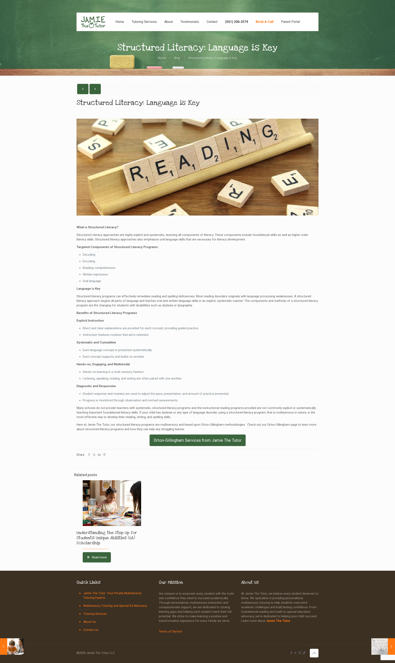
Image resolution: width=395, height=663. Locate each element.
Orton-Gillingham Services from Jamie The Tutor (198, 440)
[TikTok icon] (304, 653)
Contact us (90, 630)
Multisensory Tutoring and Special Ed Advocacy (115, 606)
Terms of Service (170, 631)
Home (162, 58)
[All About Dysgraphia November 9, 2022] (383, 646)
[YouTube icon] (295, 653)
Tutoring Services (95, 614)
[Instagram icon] (299, 653)
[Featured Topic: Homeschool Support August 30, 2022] (12, 646)
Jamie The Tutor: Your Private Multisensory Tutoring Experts (112, 595)
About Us (89, 622)
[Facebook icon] (291, 653)
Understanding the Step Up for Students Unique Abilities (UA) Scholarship (107, 538)
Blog (177, 58)
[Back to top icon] (314, 653)
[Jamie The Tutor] (93, 22)
